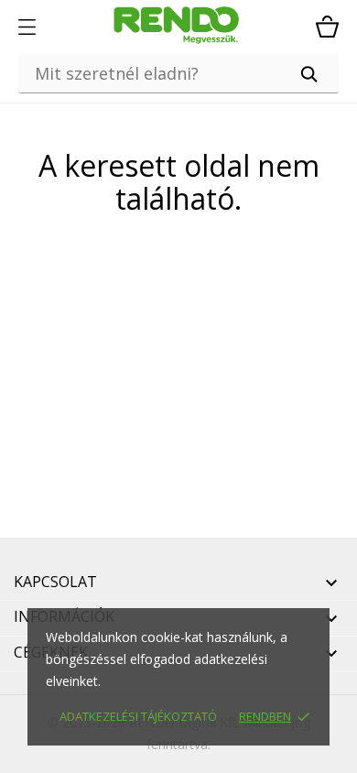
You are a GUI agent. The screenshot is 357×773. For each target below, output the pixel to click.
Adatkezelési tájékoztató (138, 716)
